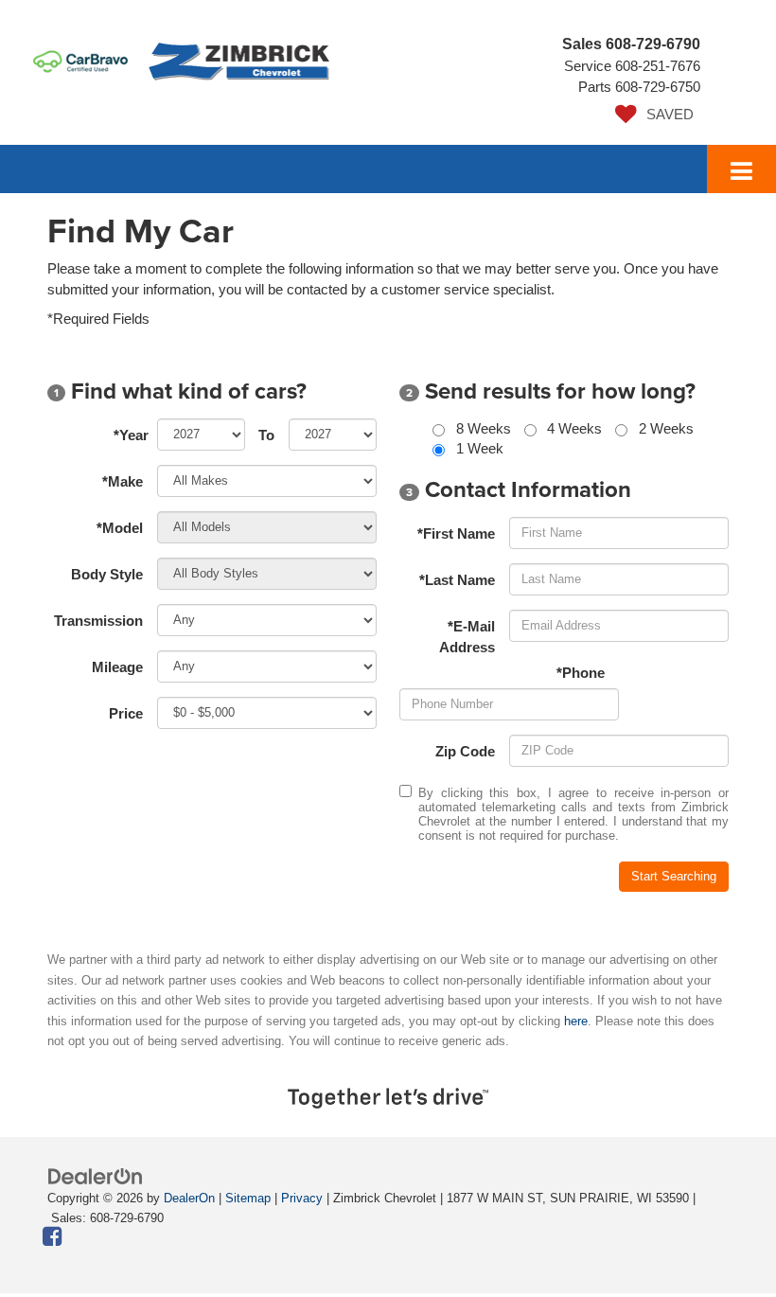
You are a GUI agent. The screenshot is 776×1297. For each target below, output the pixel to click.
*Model (120, 528)
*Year (131, 435)
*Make (122, 481)
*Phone (580, 673)
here (576, 1021)
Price (126, 713)
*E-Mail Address (467, 636)
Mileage (117, 667)
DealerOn (189, 1198)
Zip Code (465, 751)
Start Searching (673, 876)
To (266, 435)
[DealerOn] (95, 1175)
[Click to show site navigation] (741, 169)
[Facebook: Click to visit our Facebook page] (52, 1238)
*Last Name (457, 580)
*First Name (456, 533)
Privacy (302, 1198)
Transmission (98, 621)
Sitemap (248, 1198)
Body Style (107, 574)
